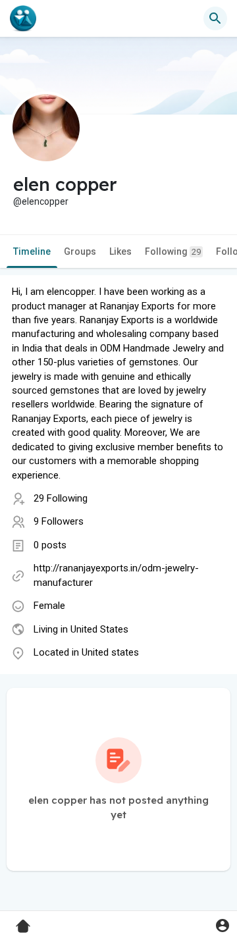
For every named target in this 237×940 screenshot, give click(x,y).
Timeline (32, 251)
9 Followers (59, 521)
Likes (120, 251)
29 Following (61, 498)
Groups (80, 251)
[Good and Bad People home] (23, 18)
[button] (222, 925)
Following (173, 251)
